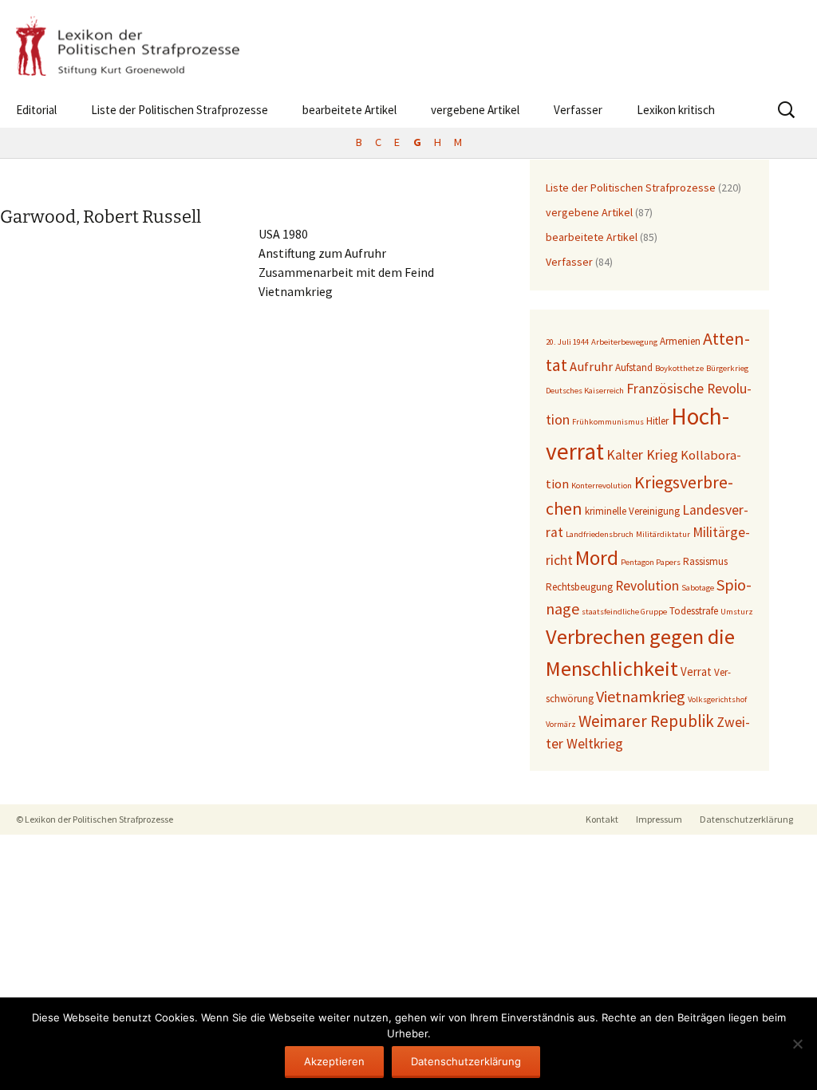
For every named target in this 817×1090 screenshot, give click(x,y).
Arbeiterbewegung (624, 342)
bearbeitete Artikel (349, 109)
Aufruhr (591, 366)
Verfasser (578, 109)
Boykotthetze (679, 368)
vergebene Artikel (475, 109)
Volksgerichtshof (717, 699)
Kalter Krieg (642, 455)
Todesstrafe (693, 611)
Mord (596, 558)
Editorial (36, 109)
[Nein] (797, 1044)
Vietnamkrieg (640, 696)
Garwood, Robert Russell (100, 216)
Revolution (647, 585)
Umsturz (736, 611)
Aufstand (634, 367)
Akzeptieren (334, 1061)
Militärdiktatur (663, 534)
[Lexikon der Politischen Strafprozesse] (408, 46)
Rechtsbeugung (579, 587)
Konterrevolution (601, 485)
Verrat (696, 671)
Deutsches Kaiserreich (585, 390)
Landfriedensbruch (599, 534)
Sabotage (697, 588)
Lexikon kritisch (676, 109)
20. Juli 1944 (567, 342)
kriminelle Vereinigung (632, 511)
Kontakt (602, 819)
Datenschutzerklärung (746, 819)
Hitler (657, 421)
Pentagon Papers (651, 562)
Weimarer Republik (646, 721)
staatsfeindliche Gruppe (624, 611)
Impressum (659, 819)
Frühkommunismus (608, 422)
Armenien (680, 341)
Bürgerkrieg (727, 368)
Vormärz (561, 724)
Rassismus (705, 561)
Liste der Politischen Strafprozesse (179, 109)
